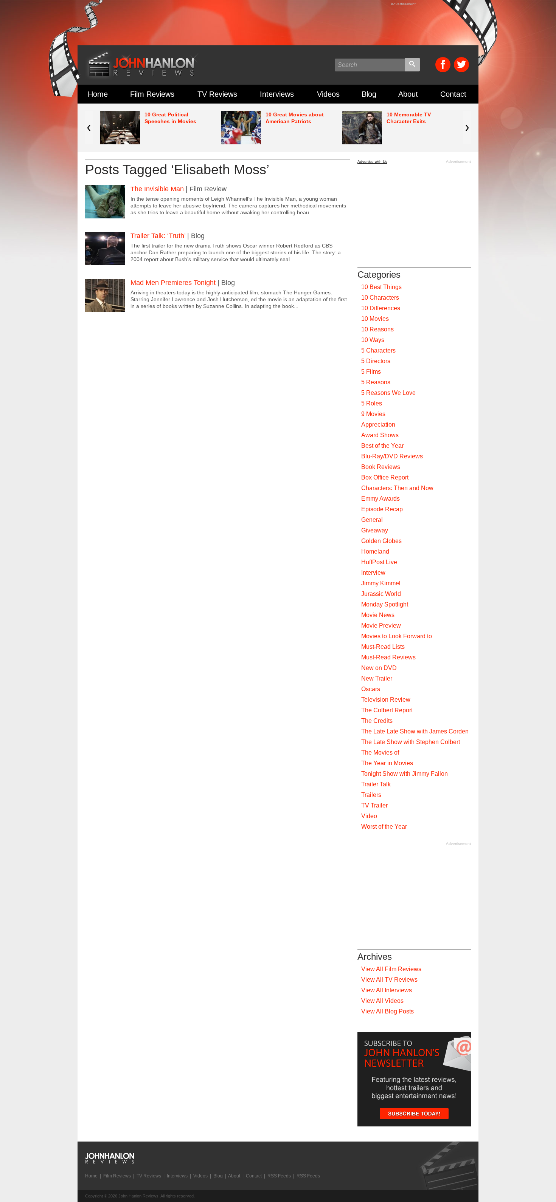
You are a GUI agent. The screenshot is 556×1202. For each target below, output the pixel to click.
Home (98, 94)
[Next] (467, 127)
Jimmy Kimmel (381, 583)
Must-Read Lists (383, 647)
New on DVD (379, 668)
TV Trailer (374, 805)
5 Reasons (375, 382)
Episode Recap (382, 509)
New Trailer (376, 678)
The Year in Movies (387, 763)
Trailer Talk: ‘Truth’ (157, 236)
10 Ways (372, 340)
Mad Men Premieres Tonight (173, 282)
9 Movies (373, 414)
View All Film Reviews (391, 969)
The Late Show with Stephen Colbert (410, 742)
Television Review (385, 699)
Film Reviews (152, 94)
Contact (453, 94)
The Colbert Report (387, 710)
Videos (328, 94)
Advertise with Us (372, 161)
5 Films (371, 371)
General (372, 520)
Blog (369, 94)
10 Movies (375, 319)
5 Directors (375, 361)
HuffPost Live (379, 562)
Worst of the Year (384, 826)
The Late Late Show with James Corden (415, 731)
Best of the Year (382, 445)
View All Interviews (386, 990)
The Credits (377, 721)
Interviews (277, 94)
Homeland (375, 551)
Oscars (370, 689)
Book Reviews (380, 467)
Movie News (377, 615)
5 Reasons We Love (388, 393)
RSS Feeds (279, 1176)
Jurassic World (381, 594)
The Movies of (380, 752)
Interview (373, 572)
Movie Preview (381, 625)
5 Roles (371, 403)
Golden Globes (381, 541)
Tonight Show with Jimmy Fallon (404, 773)
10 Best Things (381, 287)
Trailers (371, 795)
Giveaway (374, 530)
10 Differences (380, 308)
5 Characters (378, 350)
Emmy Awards (380, 498)
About (408, 94)
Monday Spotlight (384, 604)
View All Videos (382, 1001)
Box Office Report (384, 477)
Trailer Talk (376, 784)
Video (369, 816)
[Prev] (89, 127)
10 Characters (380, 297)
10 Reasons (377, 329)
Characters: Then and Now (397, 488)
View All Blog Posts (387, 1011)
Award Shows (380, 435)
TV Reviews (217, 94)
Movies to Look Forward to (396, 636)
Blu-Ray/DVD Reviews (392, 456)
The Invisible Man (157, 189)
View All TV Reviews (389, 979)
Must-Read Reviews (388, 657)
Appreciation (378, 424)
